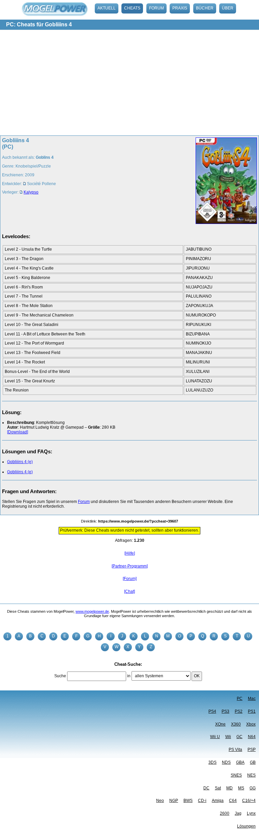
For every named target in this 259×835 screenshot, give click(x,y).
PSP (252, 749)
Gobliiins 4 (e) (20, 461)
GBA (240, 762)
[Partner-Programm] (130, 566)
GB (253, 762)
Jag (238, 813)
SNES (236, 775)
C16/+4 (249, 800)
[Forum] (130, 578)
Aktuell (106, 8)
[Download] (17, 432)
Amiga (218, 800)
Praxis (179, 8)
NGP (173, 800)
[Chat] (129, 591)
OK (197, 676)
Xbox (251, 724)
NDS (226, 762)
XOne (220, 724)
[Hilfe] (129, 553)
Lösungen (246, 826)
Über (227, 8)
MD (229, 788)
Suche (60, 676)
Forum (156, 8)
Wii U (215, 736)
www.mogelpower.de (92, 611)
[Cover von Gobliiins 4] (224, 181)
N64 (252, 736)
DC (206, 788)
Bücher (204, 8)
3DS (212, 762)
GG (253, 788)
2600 (224, 813)
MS (241, 788)
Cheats (132, 8)
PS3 (225, 711)
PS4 (212, 711)
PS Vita (235, 749)
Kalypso (31, 192)
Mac (252, 698)
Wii (228, 736)
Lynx (251, 813)
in (129, 676)
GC (239, 736)
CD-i (202, 800)
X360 (236, 724)
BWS (188, 800)
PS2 (238, 711)
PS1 (252, 711)
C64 (233, 800)
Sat (218, 788)
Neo (160, 800)
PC (239, 698)
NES (251, 775)
